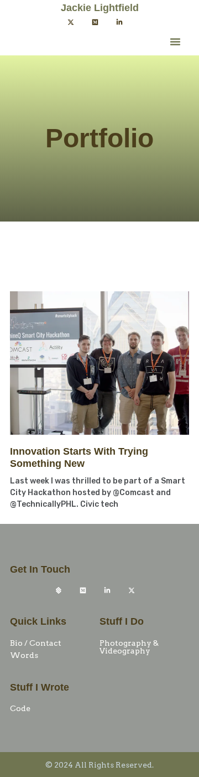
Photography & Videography (129, 647)
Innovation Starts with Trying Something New (79, 457)
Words (24, 655)
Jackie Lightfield (100, 7)
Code (20, 708)
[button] (175, 41)
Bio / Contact (35, 643)
